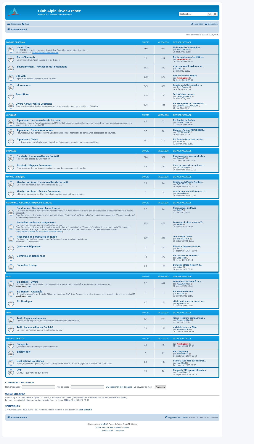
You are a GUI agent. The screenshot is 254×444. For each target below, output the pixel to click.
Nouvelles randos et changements (36, 222)
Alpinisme (11, 115)
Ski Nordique (24, 301)
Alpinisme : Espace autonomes (35, 130)
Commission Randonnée (31, 255)
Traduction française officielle (108, 427)
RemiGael (181, 363)
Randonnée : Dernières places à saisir (38, 208)
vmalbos (180, 293)
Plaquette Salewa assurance (186, 246)
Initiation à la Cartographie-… (187, 47)
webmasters (183, 59)
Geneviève (182, 193)
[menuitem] (25, 24)
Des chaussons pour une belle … (189, 156)
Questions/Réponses (29, 246)
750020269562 (183, 167)
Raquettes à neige (27, 265)
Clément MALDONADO (187, 106)
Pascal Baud (182, 372)
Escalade (11, 151)
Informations (23, 85)
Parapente (22, 344)
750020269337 (183, 284)
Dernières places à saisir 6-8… (187, 265)
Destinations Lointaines (30, 361)
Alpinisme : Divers (27, 139)
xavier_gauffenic (184, 96)
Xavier (179, 141)
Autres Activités (15, 339)
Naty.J (179, 69)
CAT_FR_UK (182, 184)
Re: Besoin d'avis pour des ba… (189, 139)
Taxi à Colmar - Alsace (184, 94)
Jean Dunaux (183, 49)
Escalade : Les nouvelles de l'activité (38, 156)
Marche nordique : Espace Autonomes (39, 191)
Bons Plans (22, 94)
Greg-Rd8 (181, 258)
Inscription (27, 382)
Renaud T (181, 158)
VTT (19, 370)
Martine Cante (183, 122)
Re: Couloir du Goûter (184, 120)
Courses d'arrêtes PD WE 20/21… (189, 130)
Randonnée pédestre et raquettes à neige (29, 203)
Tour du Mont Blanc (182, 236)
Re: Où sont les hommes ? (186, 255)
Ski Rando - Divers (27, 281)
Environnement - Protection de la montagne (42, 66)
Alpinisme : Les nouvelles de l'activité (38, 120)
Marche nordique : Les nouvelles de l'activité (42, 182)
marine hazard (183, 329)
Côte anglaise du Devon (185, 208)
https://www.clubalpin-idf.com (45, 52)
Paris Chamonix (26, 57)
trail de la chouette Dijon (185, 327)
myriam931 (182, 303)
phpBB (104, 424)
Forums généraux (15, 42)
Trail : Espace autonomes (31, 318)
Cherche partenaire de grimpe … (189, 165)
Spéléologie (23, 351)
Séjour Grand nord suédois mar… (189, 361)
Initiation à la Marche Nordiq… (188, 182)
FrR (29, 286)
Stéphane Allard (184, 320)
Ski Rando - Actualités (29, 291)
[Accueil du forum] (22, 12)
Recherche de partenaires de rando (37, 236)
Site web (21, 76)
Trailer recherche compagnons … (189, 318)
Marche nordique (15, 177)
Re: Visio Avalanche (183, 291)
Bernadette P (182, 354)
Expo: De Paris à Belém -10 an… (188, 66)
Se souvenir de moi (143, 387)
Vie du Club (23, 47)
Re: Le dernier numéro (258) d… (188, 57)
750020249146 (183, 132)
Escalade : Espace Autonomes (34, 165)
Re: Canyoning (180, 351)
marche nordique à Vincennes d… (189, 191)
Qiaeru (126, 427)
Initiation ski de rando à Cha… (188, 281)
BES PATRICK (183, 239)
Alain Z (180, 210)
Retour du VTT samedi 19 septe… (189, 370)
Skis (8, 276)
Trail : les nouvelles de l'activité (35, 327)
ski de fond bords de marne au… (189, 301)
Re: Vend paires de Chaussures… (189, 103)
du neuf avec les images (185, 76)
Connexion (11, 382)
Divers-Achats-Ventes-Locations (34, 103)
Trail (9, 313)
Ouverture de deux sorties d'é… (188, 222)
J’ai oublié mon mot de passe (119, 387)
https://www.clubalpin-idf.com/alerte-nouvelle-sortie (39, 232)
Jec (178, 248)
